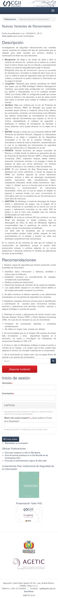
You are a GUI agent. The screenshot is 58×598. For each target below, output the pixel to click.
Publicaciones (10, 19)
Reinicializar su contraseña (16, 443)
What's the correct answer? (16, 417)
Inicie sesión (7, 36)
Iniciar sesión (11, 439)
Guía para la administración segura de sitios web (26, 460)
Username (6, 383)
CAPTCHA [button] (9, 405)
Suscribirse (28, 591)
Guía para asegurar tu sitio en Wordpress (22, 452)
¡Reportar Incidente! (19, 369)
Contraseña (7, 393)
